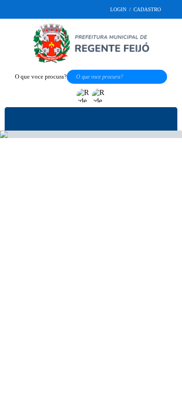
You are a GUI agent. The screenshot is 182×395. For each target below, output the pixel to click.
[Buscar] (164, 78)
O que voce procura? (39, 77)
